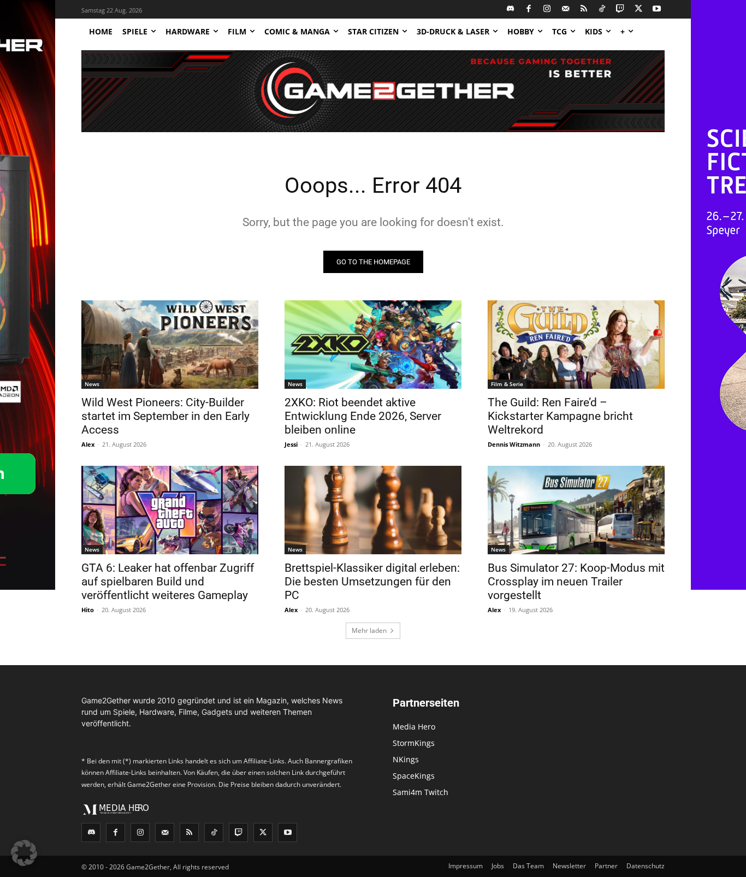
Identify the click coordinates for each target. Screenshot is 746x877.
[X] (639, 9)
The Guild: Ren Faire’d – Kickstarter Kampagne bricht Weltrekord (560, 416)
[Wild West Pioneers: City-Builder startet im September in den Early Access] (169, 344)
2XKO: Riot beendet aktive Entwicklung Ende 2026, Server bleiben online (363, 416)
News (92, 384)
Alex (87, 444)
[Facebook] (529, 9)
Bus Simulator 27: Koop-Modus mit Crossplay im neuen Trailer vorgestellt (576, 581)
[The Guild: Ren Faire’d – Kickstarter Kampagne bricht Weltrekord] (576, 344)
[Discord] (511, 9)
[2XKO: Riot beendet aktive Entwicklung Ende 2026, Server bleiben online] (373, 344)
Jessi (291, 444)
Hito (87, 610)
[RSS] (584, 9)
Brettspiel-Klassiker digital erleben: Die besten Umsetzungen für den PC (372, 581)
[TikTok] (602, 9)
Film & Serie (507, 384)
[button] (24, 853)
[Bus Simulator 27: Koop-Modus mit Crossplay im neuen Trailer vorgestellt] (576, 510)
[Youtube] (657, 9)
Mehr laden (369, 630)
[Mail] (565, 9)
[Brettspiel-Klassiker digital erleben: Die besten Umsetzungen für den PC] (373, 510)
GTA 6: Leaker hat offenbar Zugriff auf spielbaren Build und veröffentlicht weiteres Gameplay (167, 581)
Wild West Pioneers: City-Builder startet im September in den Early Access (165, 416)
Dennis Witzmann (514, 444)
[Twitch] (621, 9)
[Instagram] (547, 9)
